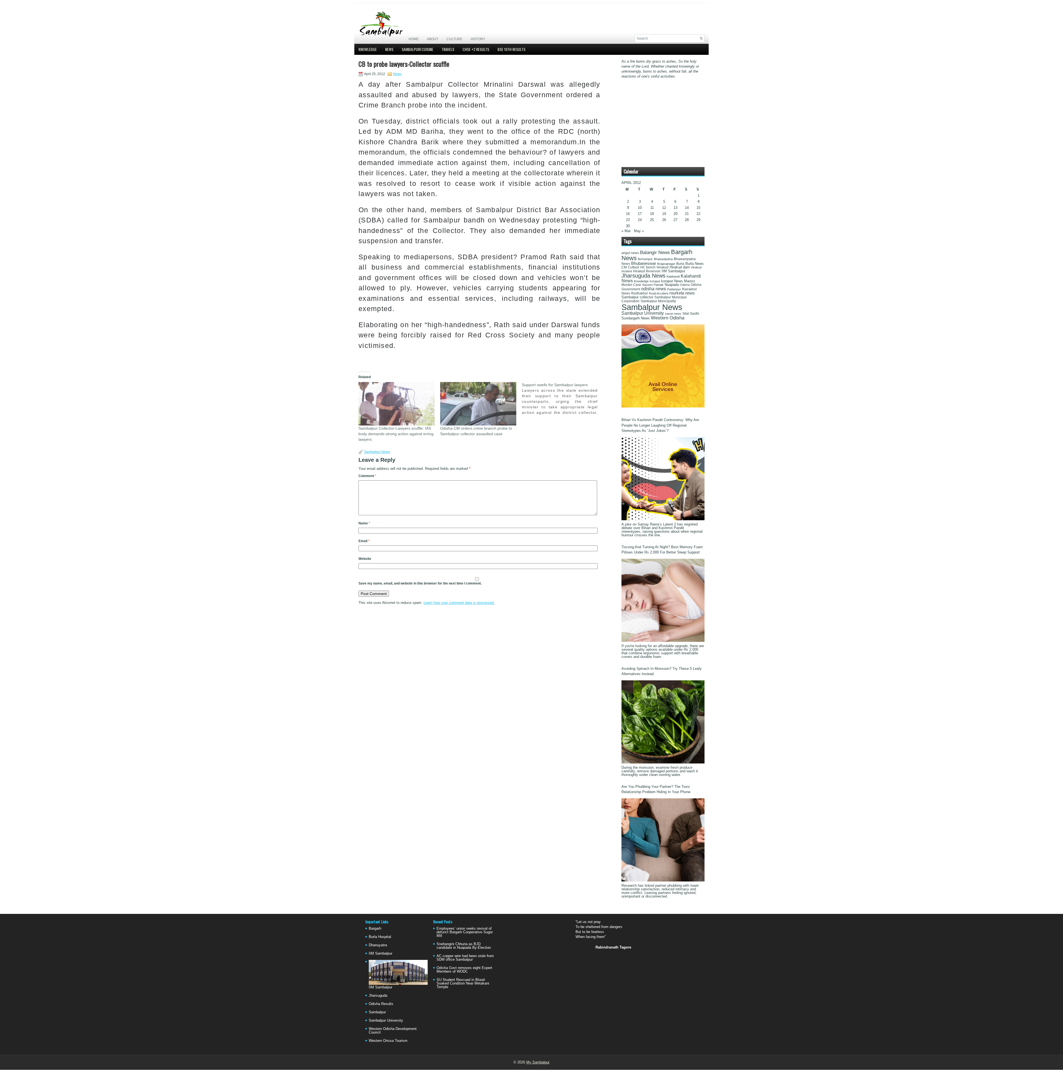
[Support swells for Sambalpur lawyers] (562, 398)
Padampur (674, 289)
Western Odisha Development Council (393, 1030)
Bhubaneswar (643, 263)
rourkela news (682, 293)
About (432, 39)
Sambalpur (377, 1012)
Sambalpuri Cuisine (417, 49)
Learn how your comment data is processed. (459, 603)
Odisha (685, 284)
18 (652, 214)
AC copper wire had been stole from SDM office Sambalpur (465, 958)
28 (687, 220)
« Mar (626, 231)
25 (652, 220)
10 (640, 208)
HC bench (648, 267)
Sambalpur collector (637, 297)
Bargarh (375, 928)
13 (675, 208)
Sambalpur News (377, 452)
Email (364, 541)
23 (628, 220)
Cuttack (633, 267)
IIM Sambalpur (673, 271)
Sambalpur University (642, 313)
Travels (448, 49)
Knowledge (367, 49)
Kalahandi (673, 276)
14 (687, 208)
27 (675, 220)
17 (640, 214)
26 (664, 220)
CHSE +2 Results (476, 49)
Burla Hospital (380, 937)
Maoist (689, 281)
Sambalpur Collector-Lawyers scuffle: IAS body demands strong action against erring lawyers (396, 434)
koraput (655, 281)
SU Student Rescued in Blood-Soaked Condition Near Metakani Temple (463, 983)
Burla (680, 263)
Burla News (694, 264)
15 (698, 208)
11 (652, 208)
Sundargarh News (635, 318)
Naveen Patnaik (653, 284)
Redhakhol (639, 293)
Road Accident (658, 293)
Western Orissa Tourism (388, 1041)
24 (640, 220)
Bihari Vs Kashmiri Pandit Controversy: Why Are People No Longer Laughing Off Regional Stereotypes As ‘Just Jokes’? (660, 425)
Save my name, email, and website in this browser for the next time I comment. (420, 583)
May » (639, 231)
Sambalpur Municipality (658, 301)
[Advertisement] (640, 18)
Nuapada (672, 285)
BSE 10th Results (511, 49)
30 (628, 226)
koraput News (672, 281)
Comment (367, 476)
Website (364, 559)
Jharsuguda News (643, 276)
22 (698, 214)
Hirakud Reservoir (646, 271)
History (478, 39)
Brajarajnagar (666, 263)
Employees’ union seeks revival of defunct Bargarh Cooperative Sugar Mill (465, 932)
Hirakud (663, 267)
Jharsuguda (378, 995)
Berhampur (645, 259)
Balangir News (655, 252)
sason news (673, 313)
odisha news (653, 288)
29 (698, 220)
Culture (454, 39)
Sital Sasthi (690, 313)
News (389, 49)
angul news (630, 253)
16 (628, 214)
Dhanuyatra (378, 945)
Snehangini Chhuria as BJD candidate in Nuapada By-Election (464, 946)
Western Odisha (667, 318)
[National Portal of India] (663, 406)
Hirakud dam (680, 267)
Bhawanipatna (663, 259)
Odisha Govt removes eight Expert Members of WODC (464, 969)
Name (364, 523)
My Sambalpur (537, 1062)
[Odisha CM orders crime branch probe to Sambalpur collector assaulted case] (478, 404)
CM (624, 267)
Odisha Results (381, 1004)
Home (414, 39)
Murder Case (631, 284)
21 (687, 214)
